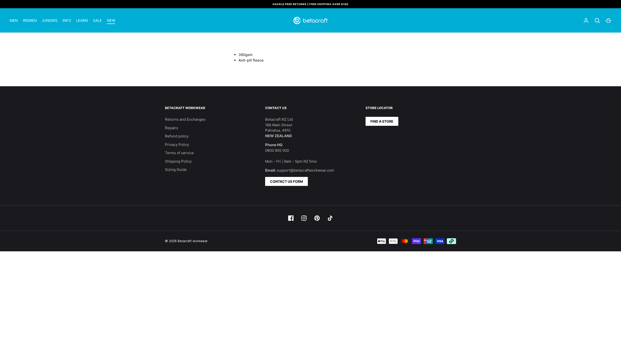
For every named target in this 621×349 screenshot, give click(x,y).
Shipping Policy (178, 161)
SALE (97, 20)
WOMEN (30, 20)
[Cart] (608, 20)
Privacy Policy (177, 144)
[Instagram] (304, 218)
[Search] (597, 20)
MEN (14, 20)
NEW (111, 20)
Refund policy (176, 136)
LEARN (82, 20)
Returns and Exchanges (185, 119)
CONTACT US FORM (286, 181)
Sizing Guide (176, 169)
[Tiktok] (330, 218)
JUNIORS (49, 20)
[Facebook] (291, 218)
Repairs (171, 128)
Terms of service (179, 153)
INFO (67, 20)
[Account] (586, 20)
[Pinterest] (317, 218)
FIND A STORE (381, 121)
